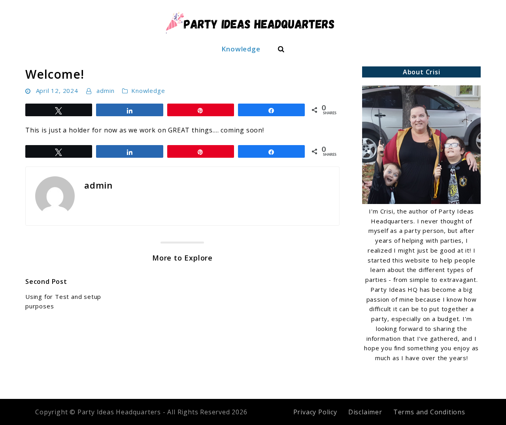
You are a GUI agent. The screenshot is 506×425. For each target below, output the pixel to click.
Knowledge (240, 48)
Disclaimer (365, 412)
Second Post (46, 281)
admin (105, 90)
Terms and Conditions (429, 412)
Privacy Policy (315, 412)
